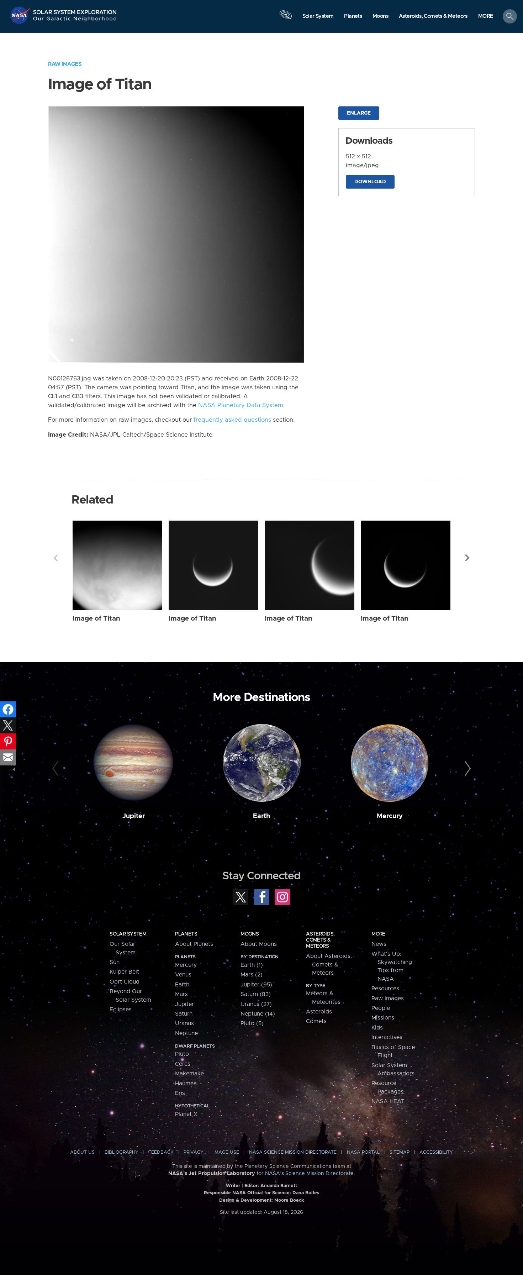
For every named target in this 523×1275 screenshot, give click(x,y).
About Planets (194, 944)
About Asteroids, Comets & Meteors (329, 964)
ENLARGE (359, 113)
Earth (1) (252, 965)
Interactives (386, 1037)
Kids (377, 1028)
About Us (82, 1152)
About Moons (259, 944)
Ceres (182, 1064)
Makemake (189, 1073)
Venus (183, 975)
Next (467, 558)
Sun (115, 962)
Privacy (194, 1152)
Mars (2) (252, 975)
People (380, 1008)
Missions (382, 1018)
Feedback (160, 1152)
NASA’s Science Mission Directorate (309, 1173)
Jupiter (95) (256, 984)
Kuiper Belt (124, 972)
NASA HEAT (388, 1101)
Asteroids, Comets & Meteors (320, 940)
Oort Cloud (124, 982)
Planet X (186, 1114)
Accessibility (436, 1152)
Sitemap (400, 1152)
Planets (186, 934)
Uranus (184, 1023)
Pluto (182, 1054)
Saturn (183, 1014)
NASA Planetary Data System (240, 405)
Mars (181, 994)
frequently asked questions (232, 420)
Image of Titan (96, 618)
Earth (261, 816)
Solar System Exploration (75, 10)
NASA (21, 15)
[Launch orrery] (286, 18)
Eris (180, 1093)
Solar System (128, 934)
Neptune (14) (258, 1014)
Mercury (390, 816)
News (378, 944)
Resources (385, 988)
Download (370, 181)
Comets (316, 1021)
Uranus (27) (256, 1004)
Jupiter (133, 816)
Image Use (226, 1152)
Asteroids (319, 1012)
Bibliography (121, 1152)
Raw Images (64, 64)
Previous (55, 558)
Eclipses (121, 1009)
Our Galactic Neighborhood (75, 20)
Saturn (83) (256, 994)
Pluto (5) (252, 1023)
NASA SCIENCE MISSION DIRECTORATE (293, 1152)
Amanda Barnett (278, 1186)
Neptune (186, 1033)
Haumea (186, 1083)
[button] (486, 16)
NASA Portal (363, 1152)
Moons (250, 934)
